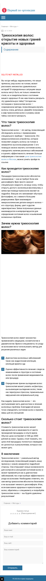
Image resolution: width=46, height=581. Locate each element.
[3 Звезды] (15, 513)
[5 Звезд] (20, 513)
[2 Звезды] (13, 513)
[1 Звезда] (11, 513)
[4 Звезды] (18, 513)
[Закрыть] (2, 579)
